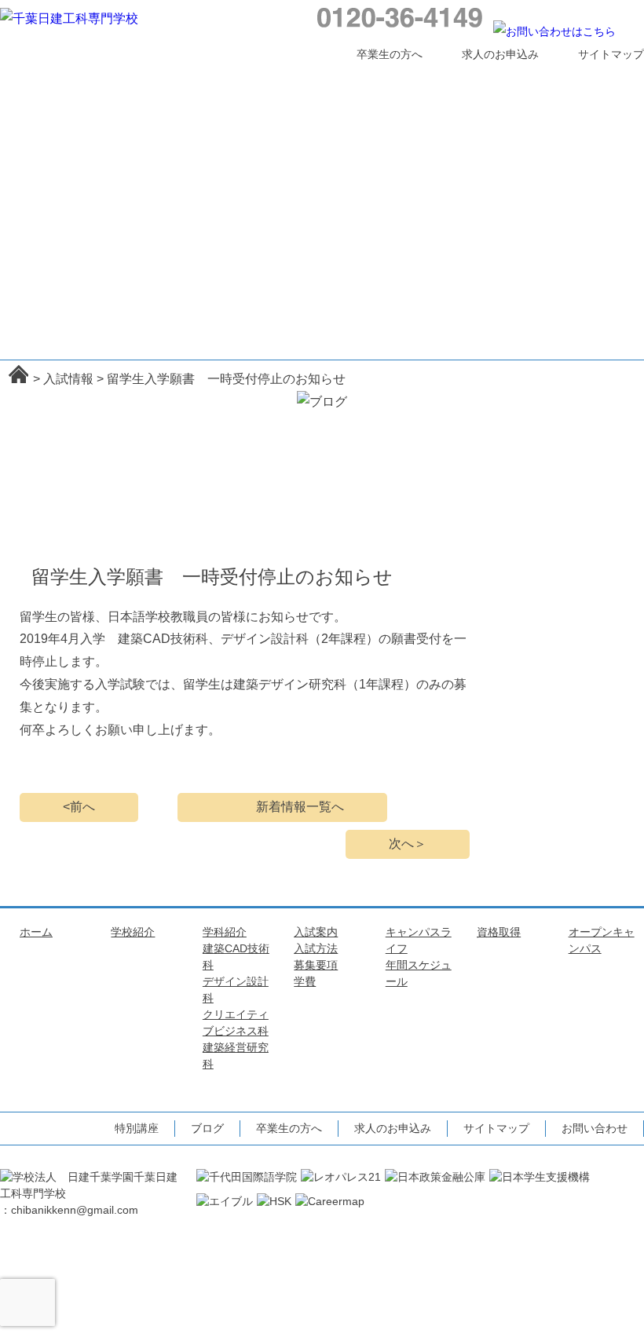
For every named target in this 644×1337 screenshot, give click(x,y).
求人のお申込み (500, 54)
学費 (305, 981)
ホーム (49, 76)
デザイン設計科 (228, 166)
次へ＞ (407, 843)
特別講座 (532, 144)
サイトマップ (611, 54)
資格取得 (532, 76)
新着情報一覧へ (300, 806)
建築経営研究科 (252, 166)
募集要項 (316, 965)
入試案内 (338, 76)
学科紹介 (242, 76)
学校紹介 (145, 76)
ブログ (207, 1128)
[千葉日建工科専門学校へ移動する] (19, 374)
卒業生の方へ (390, 54)
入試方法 (316, 948)
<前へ (79, 806)
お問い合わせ (595, 1128)
